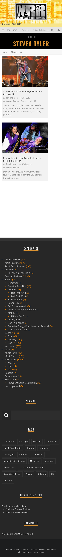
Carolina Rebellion (17, 286)
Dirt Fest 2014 (18, 292)
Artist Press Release (15, 266)
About (16, 549)
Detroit (37, 441)
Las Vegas (9, 454)
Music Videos (11, 356)
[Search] (53, 30)
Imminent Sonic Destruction (22, 382)
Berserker (13, 282)
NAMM (11, 312)
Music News (11, 352)
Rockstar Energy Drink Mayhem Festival (28, 326)
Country (24, 101)
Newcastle (9, 467)
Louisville (38, 454)
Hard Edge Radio (12, 448)
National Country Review (18, 509)
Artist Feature (12, 262)
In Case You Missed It (19, 272)
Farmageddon (15, 299)
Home (4, 52)
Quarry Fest (14, 319)
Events (8, 279)
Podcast (9, 372)
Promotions (11, 376)
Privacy (24, 549)
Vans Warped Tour (17, 329)
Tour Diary (10, 379)
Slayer (29, 474)
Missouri (49, 461)
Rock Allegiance (16, 322)
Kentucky (43, 448)
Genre (8, 332)
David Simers (11, 164)
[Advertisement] (25, 212)
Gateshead (51, 441)
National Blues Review (17, 512)
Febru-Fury (13, 302)
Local (7, 349)
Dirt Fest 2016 (18, 296)
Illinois (30, 448)
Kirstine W (10, 97)
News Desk (11, 359)
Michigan (34, 461)
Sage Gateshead (12, 474)
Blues (11, 336)
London (23, 454)
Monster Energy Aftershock (22, 309)
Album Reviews (12, 259)
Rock (30, 101)
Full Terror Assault (17, 306)
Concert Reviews (13, 101)
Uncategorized (12, 386)
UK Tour (8, 480)
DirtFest (12, 289)
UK (9, 366)
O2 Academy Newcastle (32, 467)
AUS (10, 362)
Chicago (23, 441)
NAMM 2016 (17, 316)
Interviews (10, 346)
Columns (9, 269)
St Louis (42, 474)
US (35, 101)
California (9, 441)
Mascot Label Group (14, 461)
